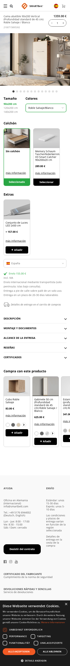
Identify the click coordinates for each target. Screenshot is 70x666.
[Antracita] (13, 425)
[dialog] (35, 633)
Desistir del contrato (22, 549)
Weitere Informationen (53, 622)
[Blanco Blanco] (36, 433)
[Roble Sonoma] (18, 425)
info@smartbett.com (16, 506)
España (15, 263)
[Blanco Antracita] (42, 433)
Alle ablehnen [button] (52, 651)
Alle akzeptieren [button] (19, 651)
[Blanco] (8, 425)
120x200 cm (11, 108)
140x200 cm (11, 111)
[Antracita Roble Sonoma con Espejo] (47, 433)
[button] (35, 660)
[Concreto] (65, 431)
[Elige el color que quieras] (24, 425)
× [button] (66, 604)
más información (16, 173)
